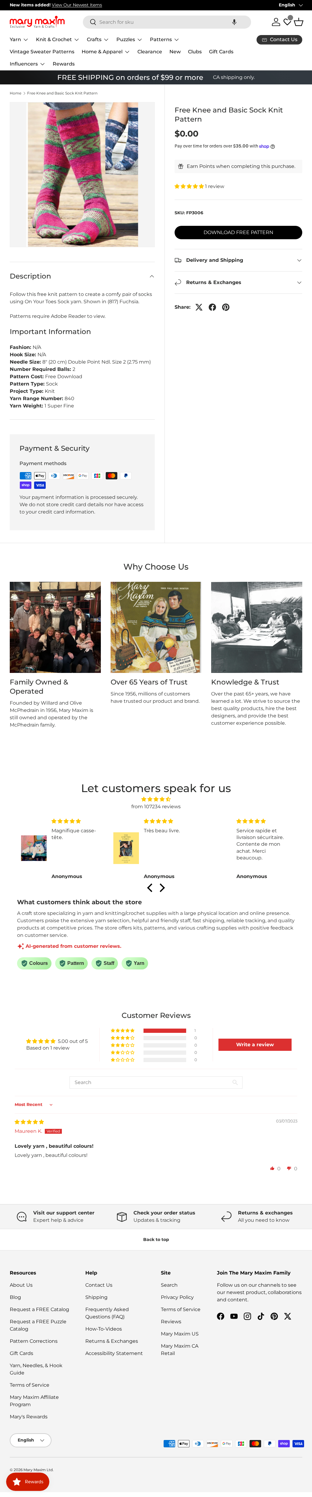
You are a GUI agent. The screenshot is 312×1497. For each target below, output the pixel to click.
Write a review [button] (255, 1044)
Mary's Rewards (29, 1417)
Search (169, 1285)
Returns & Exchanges (111, 1341)
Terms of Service (29, 1385)
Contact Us (98, 1285)
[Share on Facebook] (212, 307)
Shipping (96, 1297)
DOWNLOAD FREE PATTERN (238, 232)
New (175, 52)
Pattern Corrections (34, 1341)
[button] (234, 22)
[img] (156, 799)
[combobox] (167, 22)
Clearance (149, 52)
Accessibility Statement (114, 1353)
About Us (21, 1285)
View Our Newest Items (77, 5)
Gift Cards (221, 52)
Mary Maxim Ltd (38, 1469)
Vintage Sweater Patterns (42, 52)
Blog (15, 1297)
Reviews (171, 1322)
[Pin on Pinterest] (225, 307)
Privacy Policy (177, 1297)
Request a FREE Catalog (39, 1309)
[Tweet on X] (199, 307)
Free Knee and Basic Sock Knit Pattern (62, 93)
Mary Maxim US (180, 1334)
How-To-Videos (103, 1329)
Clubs (195, 52)
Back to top (156, 1239)
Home (15, 93)
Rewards (64, 64)
